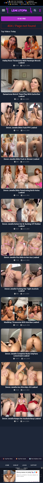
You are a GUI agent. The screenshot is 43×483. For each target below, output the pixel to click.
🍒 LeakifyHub (30, 1)
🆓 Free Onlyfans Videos (36, 458)
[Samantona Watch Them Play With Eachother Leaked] (21, 80)
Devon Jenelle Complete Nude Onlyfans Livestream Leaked (21, 355)
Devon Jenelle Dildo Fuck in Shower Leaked (21, 159)
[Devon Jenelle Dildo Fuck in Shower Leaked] (21, 145)
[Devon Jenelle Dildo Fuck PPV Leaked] (21, 114)
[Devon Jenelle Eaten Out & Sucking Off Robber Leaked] (21, 210)
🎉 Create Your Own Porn (28, 4)
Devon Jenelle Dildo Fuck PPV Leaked (21, 128)
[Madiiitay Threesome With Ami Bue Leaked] (21, 308)
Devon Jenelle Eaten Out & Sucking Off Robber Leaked (21, 225)
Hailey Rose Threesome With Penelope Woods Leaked (21, 62)
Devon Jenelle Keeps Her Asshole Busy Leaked (21, 419)
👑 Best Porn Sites (32, 2)
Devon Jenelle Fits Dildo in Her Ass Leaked (21, 257)
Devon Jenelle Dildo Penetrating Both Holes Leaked (21, 191)
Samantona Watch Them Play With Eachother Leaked (21, 95)
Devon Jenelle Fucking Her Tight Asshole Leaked (21, 290)
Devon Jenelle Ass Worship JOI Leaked (21, 387)
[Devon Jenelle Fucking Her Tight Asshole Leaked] (21, 275)
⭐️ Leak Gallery (14, 4)
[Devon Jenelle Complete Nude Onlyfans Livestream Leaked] (21, 340)
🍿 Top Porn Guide (21, 458)
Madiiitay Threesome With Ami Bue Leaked (21, 322)
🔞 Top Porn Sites (7, 458)
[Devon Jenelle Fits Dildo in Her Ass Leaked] (21, 244)
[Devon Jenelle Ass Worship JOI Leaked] (21, 373)
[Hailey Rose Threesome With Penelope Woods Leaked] (21, 47)
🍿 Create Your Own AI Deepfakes (14, 2)
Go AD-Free (22, 18)
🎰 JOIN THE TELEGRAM (16, 1)
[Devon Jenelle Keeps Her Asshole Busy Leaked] (21, 405)
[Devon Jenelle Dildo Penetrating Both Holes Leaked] (21, 177)
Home (7, 465)
